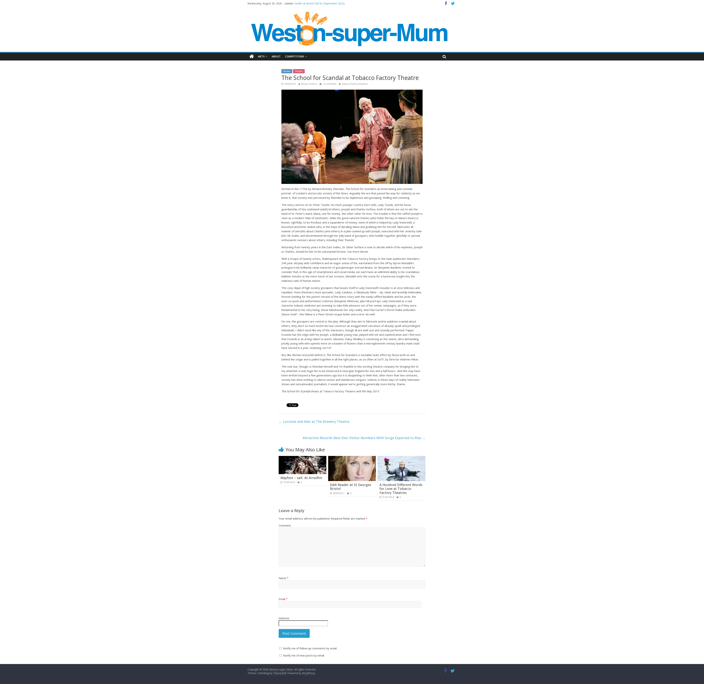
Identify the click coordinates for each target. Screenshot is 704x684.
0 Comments (329, 83)
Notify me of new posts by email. (304, 655)
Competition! (294, 56)
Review (286, 71)
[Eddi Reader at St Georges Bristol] (352, 458)
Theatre (299, 71)
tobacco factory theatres (355, 83)
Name (283, 578)
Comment (285, 525)
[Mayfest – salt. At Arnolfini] (302, 458)
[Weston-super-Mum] (350, 13)
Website (284, 618)
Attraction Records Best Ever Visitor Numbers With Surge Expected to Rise (364, 438)
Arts (261, 56)
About (276, 56)
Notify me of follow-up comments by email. (310, 648)
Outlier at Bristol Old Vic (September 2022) (319, 3)
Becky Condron (309, 83)
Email (283, 599)
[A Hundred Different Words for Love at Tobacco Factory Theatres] (401, 458)
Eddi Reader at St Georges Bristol (350, 487)
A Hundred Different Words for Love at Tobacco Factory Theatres (401, 489)
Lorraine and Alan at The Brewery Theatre (314, 421)
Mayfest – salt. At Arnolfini (301, 478)
